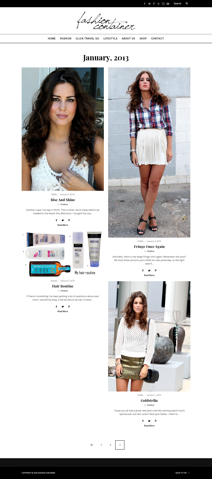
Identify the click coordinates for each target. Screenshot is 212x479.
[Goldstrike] (149, 336)
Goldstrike (149, 400)
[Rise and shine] (63, 129)
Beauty (54, 281)
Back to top (181, 473)
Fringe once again (149, 246)
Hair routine (62, 286)
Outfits (54, 194)
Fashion (64, 204)
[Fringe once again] (149, 152)
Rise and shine (63, 199)
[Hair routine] (63, 254)
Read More (63, 225)
